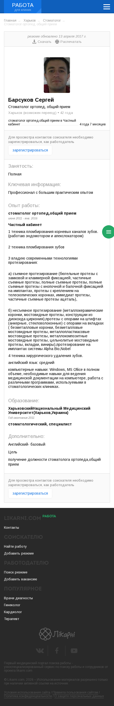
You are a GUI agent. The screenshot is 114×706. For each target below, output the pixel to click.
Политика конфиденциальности (28, 696)
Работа (22, 5)
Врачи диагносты (18, 598)
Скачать (44, 42)
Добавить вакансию (20, 579)
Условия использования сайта (27, 692)
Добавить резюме (19, 553)
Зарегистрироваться (30, 150)
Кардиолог (13, 612)
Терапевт (11, 619)
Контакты (11, 528)
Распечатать (71, 42)
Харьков (30, 20)
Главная (10, 20)
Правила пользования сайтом (75, 692)
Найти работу (15, 546)
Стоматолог (52, 20)
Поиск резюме (15, 572)
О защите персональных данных (79, 696)
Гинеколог (12, 605)
